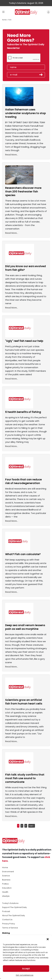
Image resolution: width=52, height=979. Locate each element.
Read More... (11, 154)
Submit (41, 74)
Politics (5, 883)
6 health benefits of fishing (23, 412)
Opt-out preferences (24, 975)
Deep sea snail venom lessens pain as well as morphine (25, 627)
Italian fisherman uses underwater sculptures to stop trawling (25, 113)
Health (5, 892)
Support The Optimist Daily (14, 907)
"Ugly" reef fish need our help (24, 341)
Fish (9, 20)
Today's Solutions (10, 903)
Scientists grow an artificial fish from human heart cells (23, 701)
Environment (8, 871)
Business (6, 879)
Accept (26, 968)
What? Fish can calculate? (23, 554)
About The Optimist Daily (13, 915)
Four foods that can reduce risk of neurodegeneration (23, 481)
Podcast (6, 911)
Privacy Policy (8, 923)
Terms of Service (10, 927)
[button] (47, 938)
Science (6, 875)
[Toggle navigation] (3, 11)
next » (31, 826)
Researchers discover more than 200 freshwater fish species (23, 191)
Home (4, 20)
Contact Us (7, 919)
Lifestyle (6, 896)
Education (7, 888)
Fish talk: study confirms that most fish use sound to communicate (24, 778)
